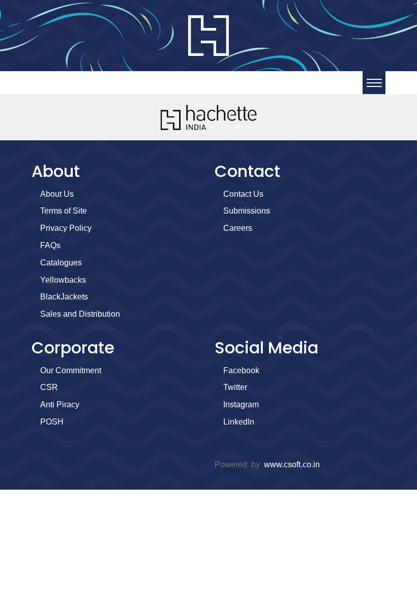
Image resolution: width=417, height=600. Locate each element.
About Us (57, 194)
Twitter (235, 387)
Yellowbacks (63, 280)
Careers (237, 228)
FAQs (50, 245)
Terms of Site (63, 210)
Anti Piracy (59, 404)
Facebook (241, 370)
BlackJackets (64, 296)
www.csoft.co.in (292, 464)
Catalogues (61, 262)
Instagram (241, 404)
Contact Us (243, 194)
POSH (52, 421)
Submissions (246, 210)
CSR (49, 387)
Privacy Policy (66, 228)
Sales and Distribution (80, 314)
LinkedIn (238, 421)
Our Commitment (70, 370)
